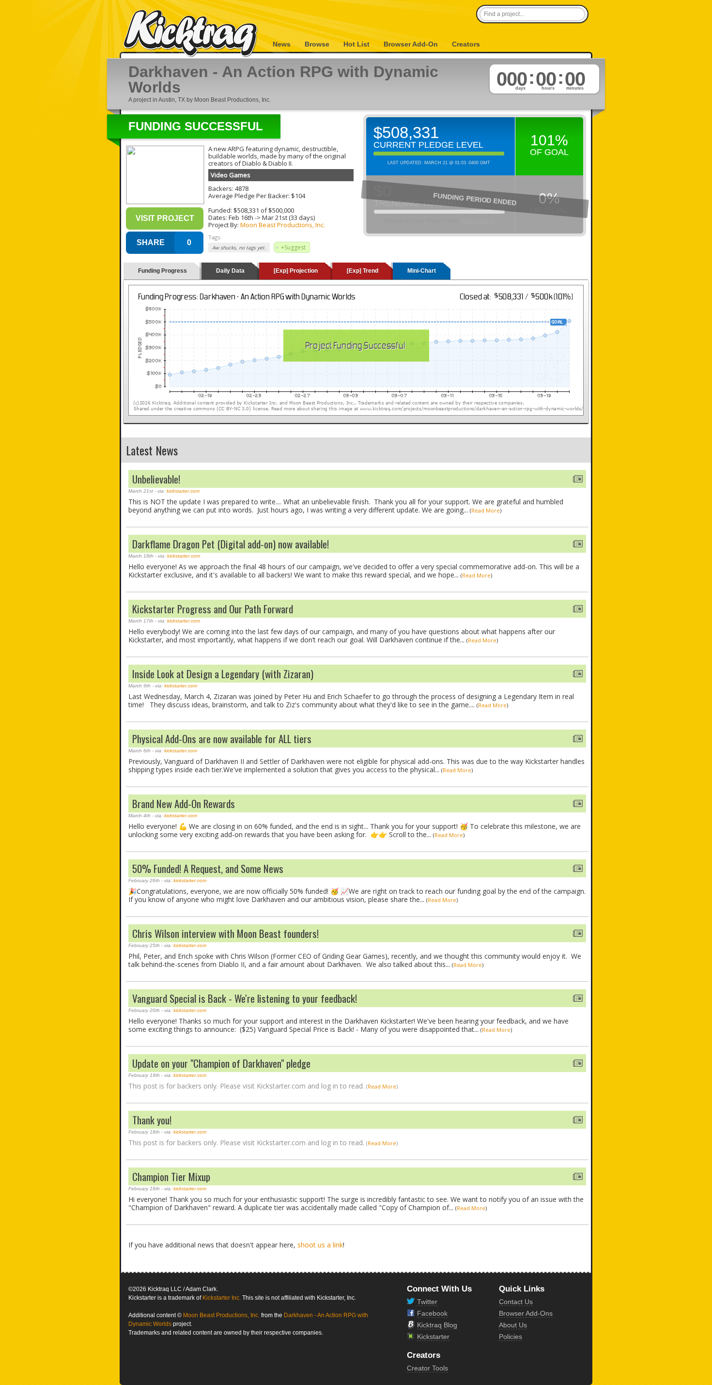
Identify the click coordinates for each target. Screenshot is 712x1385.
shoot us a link (320, 1244)
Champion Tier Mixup (171, 1176)
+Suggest (293, 247)
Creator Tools (427, 1368)
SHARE (151, 242)
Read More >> (478, 220)
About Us (513, 1325)
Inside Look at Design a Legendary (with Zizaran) (222, 673)
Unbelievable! (156, 478)
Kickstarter (433, 1336)
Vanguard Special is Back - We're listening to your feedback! (244, 998)
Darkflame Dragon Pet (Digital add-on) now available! (230, 543)
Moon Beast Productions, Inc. (282, 224)
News (282, 44)
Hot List (356, 44)
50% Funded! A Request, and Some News (207, 868)
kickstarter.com (183, 491)
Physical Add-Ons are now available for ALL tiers (221, 738)
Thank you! (151, 1119)
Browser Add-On (411, 44)
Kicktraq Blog (437, 1325)
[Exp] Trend (362, 270)
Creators (466, 44)
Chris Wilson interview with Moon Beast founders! (225, 933)
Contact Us (516, 1302)
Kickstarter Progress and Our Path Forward (212, 608)
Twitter (427, 1302)
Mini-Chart (421, 270)
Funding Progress (162, 270)
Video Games (230, 175)
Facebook (432, 1313)
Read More (485, 510)
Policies (510, 1336)
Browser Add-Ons (526, 1313)
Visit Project (165, 218)
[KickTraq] (191, 34)
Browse (317, 44)
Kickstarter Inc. (221, 1297)
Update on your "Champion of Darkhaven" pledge (221, 1063)
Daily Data (230, 270)
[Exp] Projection (296, 270)
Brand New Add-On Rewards (183, 803)
